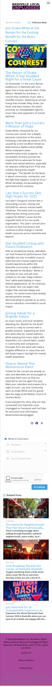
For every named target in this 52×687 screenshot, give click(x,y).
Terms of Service (26, 660)
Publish (40, 487)
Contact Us (26, 652)
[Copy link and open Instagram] (32, 422)
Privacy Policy (26, 668)
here (38, 685)
